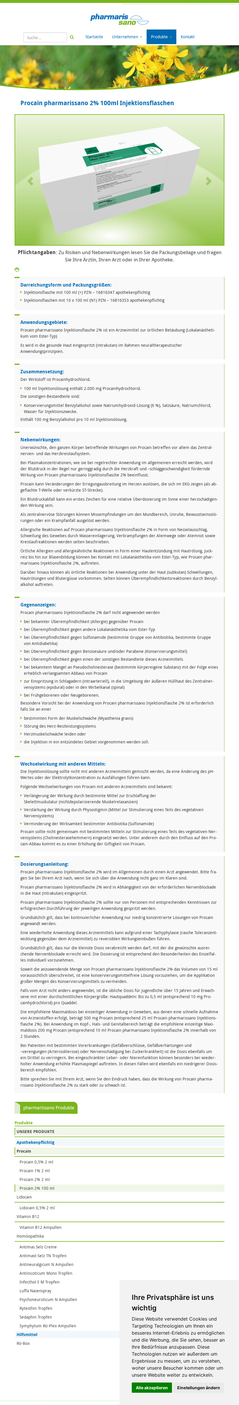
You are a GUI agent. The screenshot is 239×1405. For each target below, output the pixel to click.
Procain (24, 1151)
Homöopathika (30, 1236)
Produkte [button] (160, 36)
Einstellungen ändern (198, 1387)
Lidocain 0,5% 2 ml (37, 1207)
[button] (30, 180)
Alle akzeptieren (152, 1387)
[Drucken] (17, 269)
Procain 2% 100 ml (37, 1188)
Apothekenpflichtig (36, 1142)
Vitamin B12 (28, 1216)
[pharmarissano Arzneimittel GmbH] (119, 19)
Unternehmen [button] (125, 36)
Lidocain (24, 1197)
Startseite (94, 36)
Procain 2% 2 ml (35, 1179)
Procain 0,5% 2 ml (36, 1162)
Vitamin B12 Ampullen (40, 1227)
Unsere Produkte (36, 1131)
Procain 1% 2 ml (35, 1170)
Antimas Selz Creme (38, 1247)
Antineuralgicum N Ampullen (46, 1264)
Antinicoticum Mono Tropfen (46, 1273)
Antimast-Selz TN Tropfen (43, 1255)
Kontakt (188, 36)
